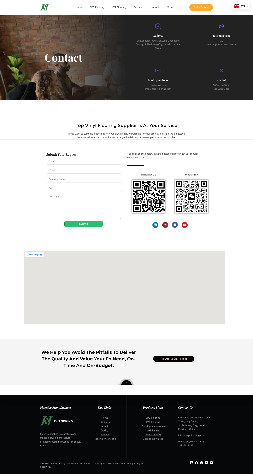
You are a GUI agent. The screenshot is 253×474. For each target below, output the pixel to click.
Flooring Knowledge (105, 438)
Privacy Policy (58, 463)
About (155, 7)
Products (105, 421)
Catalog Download (153, 438)
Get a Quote (201, 7)
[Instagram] (165, 225)
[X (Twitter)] (206, 462)
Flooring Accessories (153, 426)
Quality (105, 430)
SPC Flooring (97, 7)
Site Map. (45, 463)
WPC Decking (153, 434)
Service (138, 7)
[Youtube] (185, 225)
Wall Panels (153, 430)
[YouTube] (211, 462)
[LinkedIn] (191, 462)
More (170, 7)
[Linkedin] (155, 225)
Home (79, 7)
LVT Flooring (119, 7)
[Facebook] (175, 225)
